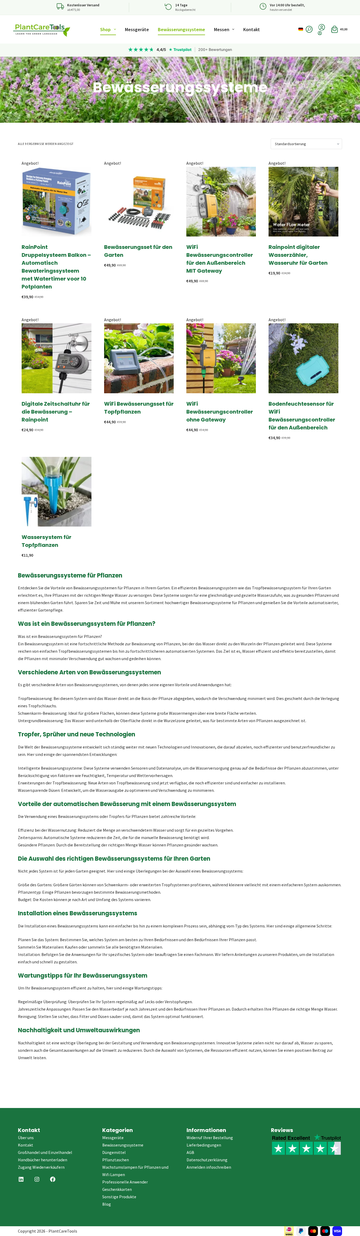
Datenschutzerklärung (207, 1159)
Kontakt (251, 29)
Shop (105, 29)
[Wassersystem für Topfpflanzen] (56, 492)
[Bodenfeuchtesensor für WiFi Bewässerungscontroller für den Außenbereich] (303, 358)
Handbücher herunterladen (42, 1159)
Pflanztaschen (115, 1159)
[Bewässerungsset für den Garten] (139, 201)
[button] (300, 29)
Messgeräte (137, 29)
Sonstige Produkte (119, 1196)
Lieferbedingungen (204, 1145)
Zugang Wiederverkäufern (41, 1167)
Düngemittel (114, 1152)
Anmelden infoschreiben (209, 1167)
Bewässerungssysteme (181, 29)
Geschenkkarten (117, 1189)
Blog (106, 1204)
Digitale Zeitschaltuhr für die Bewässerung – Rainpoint (56, 411)
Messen (221, 29)
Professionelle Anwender (125, 1182)
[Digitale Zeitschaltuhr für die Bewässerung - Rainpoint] (56, 358)
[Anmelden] (321, 33)
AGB (190, 1152)
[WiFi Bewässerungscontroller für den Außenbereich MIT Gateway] (221, 201)
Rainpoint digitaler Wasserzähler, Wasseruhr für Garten (298, 255)
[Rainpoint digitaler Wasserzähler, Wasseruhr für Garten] (303, 201)
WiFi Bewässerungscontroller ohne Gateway (219, 411)
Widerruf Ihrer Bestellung (210, 1137)
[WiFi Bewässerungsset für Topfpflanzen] (139, 358)
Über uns (26, 1137)
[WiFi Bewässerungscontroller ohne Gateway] (221, 358)
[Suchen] (309, 29)
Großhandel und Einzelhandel (45, 1152)
